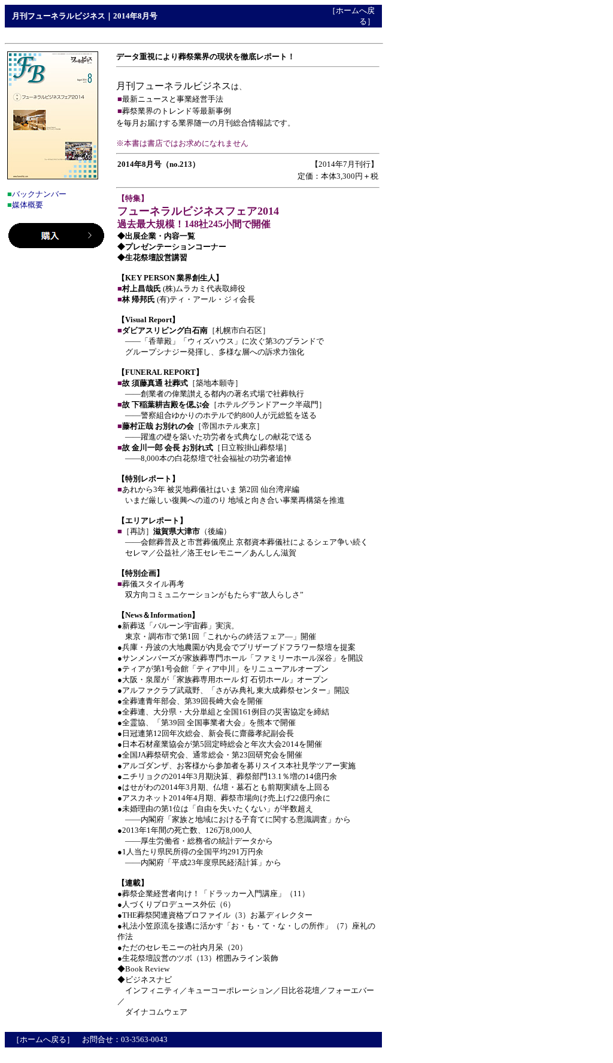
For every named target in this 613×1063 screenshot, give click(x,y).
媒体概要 (27, 204)
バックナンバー (39, 194)
